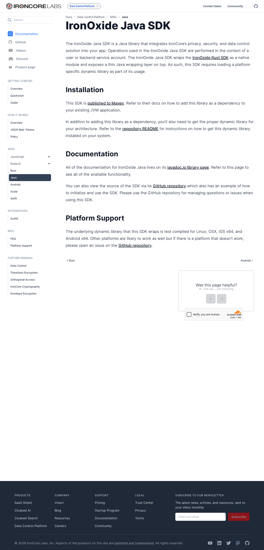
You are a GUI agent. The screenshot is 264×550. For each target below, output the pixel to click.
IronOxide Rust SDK (210, 57)
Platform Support (21, 245)
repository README (140, 128)
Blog (58, 510)
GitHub (20, 42)
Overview (16, 88)
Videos (21, 50)
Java (13, 177)
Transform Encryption (24, 272)
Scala (13, 191)
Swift (13, 198)
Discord (22, 59)
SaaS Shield (23, 503)
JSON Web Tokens (22, 129)
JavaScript (17, 156)
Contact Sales (212, 6)
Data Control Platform (30, 526)
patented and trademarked (134, 543)
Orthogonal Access (22, 279)
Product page (25, 67)
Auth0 (14, 218)
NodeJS (15, 163)
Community (235, 6)
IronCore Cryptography (25, 286)
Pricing (100, 503)
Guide (14, 102)
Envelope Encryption (23, 293)
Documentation (26, 34)
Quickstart (17, 95)
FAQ (13, 238)
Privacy (140, 510)
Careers (60, 526)
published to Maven (106, 103)
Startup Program (107, 510)
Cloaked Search (26, 518)
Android (15, 184)
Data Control (18, 265)
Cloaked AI (22, 510)
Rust (13, 170)
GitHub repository (169, 186)
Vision (59, 503)
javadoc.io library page (188, 167)
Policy (14, 136)
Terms (139, 518)
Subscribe (238, 517)
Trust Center (144, 503)
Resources (62, 518)
